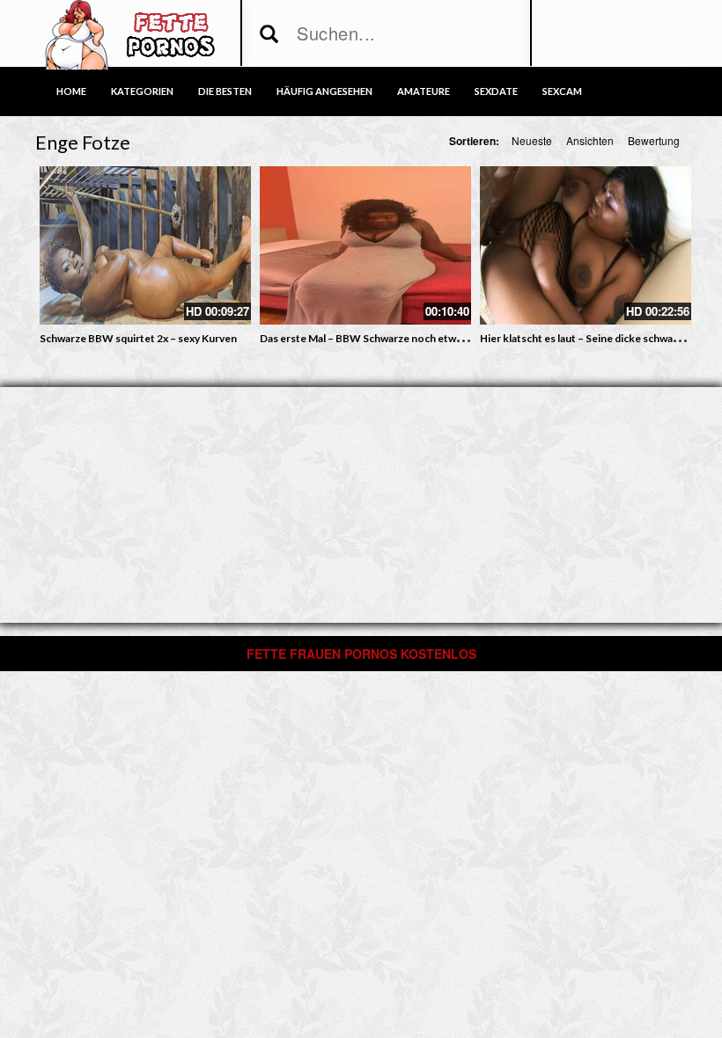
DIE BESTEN (225, 91)
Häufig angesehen (324, 91)
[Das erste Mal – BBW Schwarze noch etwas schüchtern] (365, 245)
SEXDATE (496, 91)
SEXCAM (562, 91)
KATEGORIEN (142, 91)
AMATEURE (423, 91)
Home (71, 91)
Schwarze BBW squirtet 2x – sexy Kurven (138, 338)
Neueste (532, 140)
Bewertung (654, 140)
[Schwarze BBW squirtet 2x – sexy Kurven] (145, 245)
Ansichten (590, 140)
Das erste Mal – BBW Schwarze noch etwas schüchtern (392, 338)
